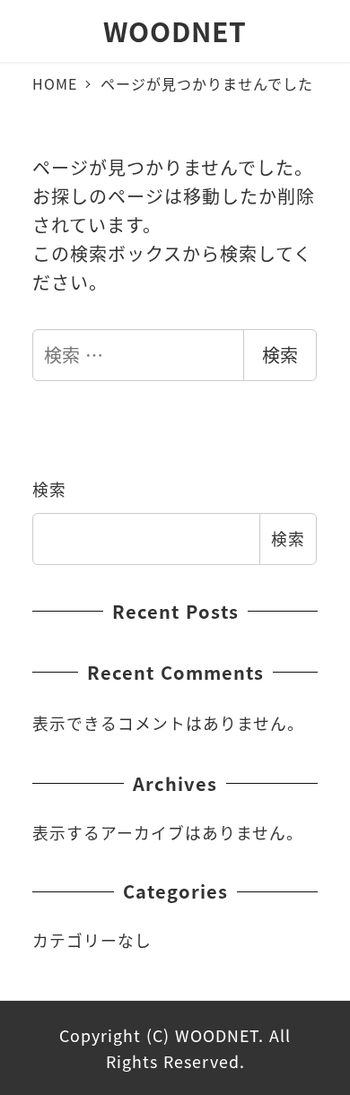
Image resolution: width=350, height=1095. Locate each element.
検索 (280, 355)
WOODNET (175, 30)
